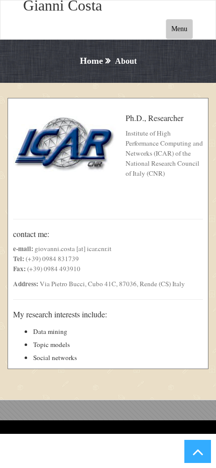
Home (91, 61)
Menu (179, 29)
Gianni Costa (62, 6)
